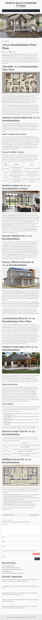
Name (3, 537)
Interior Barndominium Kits (8, 565)
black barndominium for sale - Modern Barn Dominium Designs (15, 586)
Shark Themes (27, 617)
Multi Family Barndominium (9, 514)
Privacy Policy (33, 617)
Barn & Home (10, 601)
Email (3, 541)
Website (4, 546)
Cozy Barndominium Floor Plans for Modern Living (17, 581)
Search (3, 556)
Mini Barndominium (6, 571)
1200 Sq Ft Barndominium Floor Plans (11, 567)
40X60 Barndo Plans (34, 514)
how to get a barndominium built (18, 607)
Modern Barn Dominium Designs (21, 4)
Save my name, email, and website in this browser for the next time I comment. (20, 550)
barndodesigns (13, 51)
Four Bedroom (5, 41)
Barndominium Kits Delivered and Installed (12, 569)
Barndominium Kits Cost (17, 594)
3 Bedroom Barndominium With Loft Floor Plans (13, 573)
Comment (4, 524)
